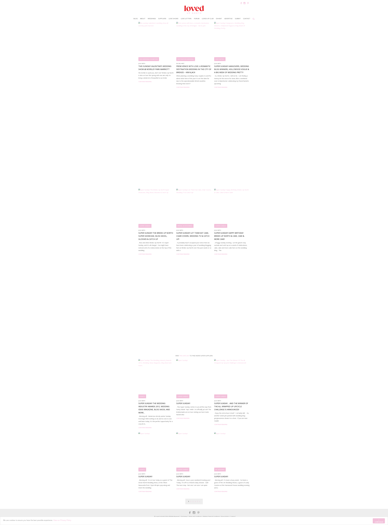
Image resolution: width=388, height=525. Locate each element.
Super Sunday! (183, 403)
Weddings (152, 18)
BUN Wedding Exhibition (149, 59)
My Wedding (220, 469)
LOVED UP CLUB (208, 18)
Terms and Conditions (195, 516)
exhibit (219, 18)
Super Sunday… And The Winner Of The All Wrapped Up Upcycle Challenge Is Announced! (231, 406)
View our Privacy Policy (62, 520)
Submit (238, 18)
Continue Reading (145, 81)
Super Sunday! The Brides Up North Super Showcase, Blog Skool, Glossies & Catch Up (155, 236)
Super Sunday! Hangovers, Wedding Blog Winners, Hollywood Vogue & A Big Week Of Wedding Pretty (231, 69)
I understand (379, 521)
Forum (196, 18)
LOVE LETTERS (186, 18)
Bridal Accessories (185, 226)
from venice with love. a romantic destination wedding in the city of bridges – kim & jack (193, 69)
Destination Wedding (186, 59)
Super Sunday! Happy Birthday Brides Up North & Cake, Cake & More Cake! (229, 236)
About (142, 18)
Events (142, 396)
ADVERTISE (228, 18)
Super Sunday (145, 226)
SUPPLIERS (162, 18)
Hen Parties (219, 59)
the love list (184, 356)
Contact (246, 18)
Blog (135, 18)
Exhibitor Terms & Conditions (211, 516)
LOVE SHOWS (173, 18)
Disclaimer (184, 516)
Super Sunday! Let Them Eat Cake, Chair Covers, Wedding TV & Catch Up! (192, 236)
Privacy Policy (225, 516)
